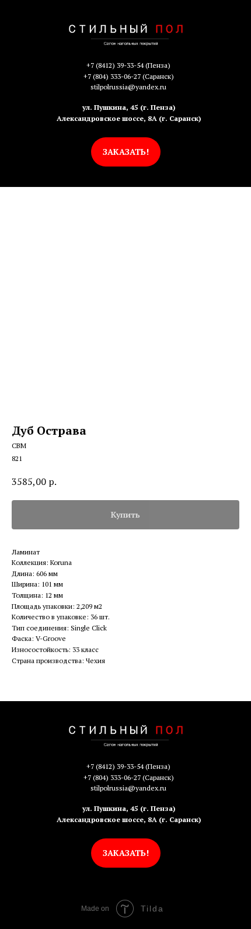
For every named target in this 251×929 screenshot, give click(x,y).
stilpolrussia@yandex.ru (128, 86)
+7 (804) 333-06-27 (112, 76)
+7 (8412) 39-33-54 (115, 65)
